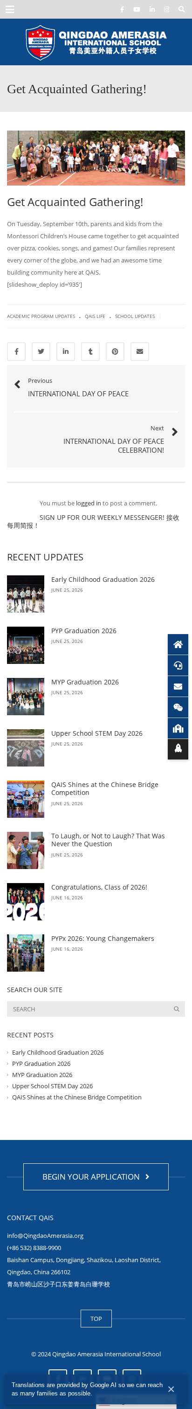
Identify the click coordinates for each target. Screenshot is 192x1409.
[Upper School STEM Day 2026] (25, 748)
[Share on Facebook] (16, 351)
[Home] (178, 644)
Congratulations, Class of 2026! (99, 887)
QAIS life (95, 316)
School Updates (135, 316)
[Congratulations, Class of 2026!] (25, 901)
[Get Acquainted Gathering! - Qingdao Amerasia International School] (96, 42)
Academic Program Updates (41, 316)
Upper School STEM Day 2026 (97, 733)
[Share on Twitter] (41, 351)
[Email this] (139, 351)
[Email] (178, 686)
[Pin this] (115, 351)
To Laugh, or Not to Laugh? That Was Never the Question (108, 840)
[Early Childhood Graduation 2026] (25, 594)
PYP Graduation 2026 (84, 630)
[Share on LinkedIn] (65, 351)
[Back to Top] (178, 749)
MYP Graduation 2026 (85, 681)
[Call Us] (178, 665)
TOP (96, 1318)
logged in (88, 503)
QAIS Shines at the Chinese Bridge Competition (104, 788)
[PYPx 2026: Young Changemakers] (25, 953)
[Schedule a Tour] (178, 728)
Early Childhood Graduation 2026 (103, 579)
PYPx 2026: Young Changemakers (102, 938)
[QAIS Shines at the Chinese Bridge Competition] (25, 799)
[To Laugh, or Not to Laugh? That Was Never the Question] (25, 850)
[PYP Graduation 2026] (25, 645)
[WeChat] (178, 707)
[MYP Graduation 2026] (25, 696)
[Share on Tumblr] (90, 351)
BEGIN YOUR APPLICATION (93, 1176)
